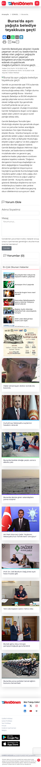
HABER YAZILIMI (7, 755)
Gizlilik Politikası (7, 718)
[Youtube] (30, 711)
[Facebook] (25, 706)
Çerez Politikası (7, 721)
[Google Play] (20, 737)
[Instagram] (36, 706)
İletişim (4, 730)
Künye (4, 725)
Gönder (6, 248)
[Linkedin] (25, 711)
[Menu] (37, 3)
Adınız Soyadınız (11, 209)
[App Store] (20, 743)
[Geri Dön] (4, 3)
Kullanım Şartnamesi (9, 728)
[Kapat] (38, 760)
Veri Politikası (6, 723)
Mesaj (5, 218)
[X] (30, 706)
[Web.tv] (36, 711)
